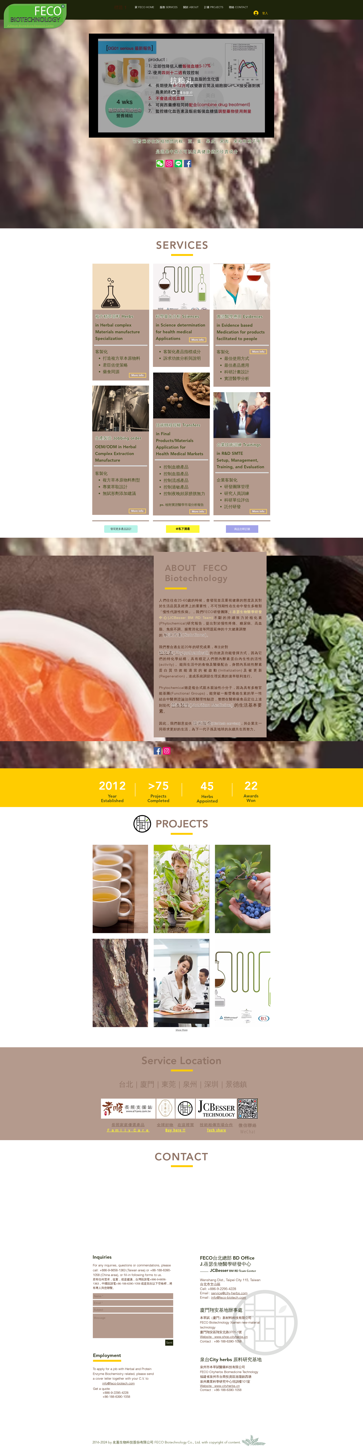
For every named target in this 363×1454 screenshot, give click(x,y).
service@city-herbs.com (229, 1293)
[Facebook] (187, 163)
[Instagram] (169, 163)
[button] (137, 375)
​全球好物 (165, 1124)
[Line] (178, 163)
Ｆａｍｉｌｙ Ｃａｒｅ (128, 1130)
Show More (182, 1030)
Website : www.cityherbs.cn (220, 1386)
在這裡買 (186, 1124)
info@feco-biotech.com (118, 1383)
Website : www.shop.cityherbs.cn (224, 1337)
